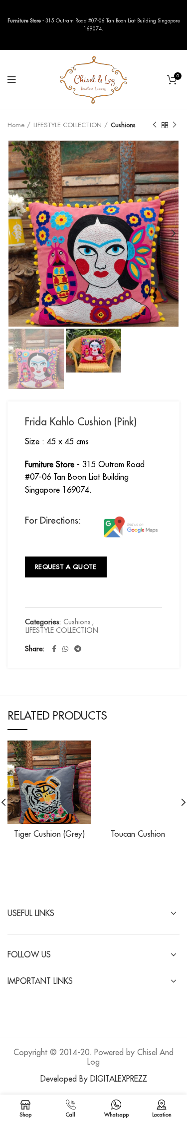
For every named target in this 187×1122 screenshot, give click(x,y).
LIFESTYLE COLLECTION (67, 125)
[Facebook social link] (54, 648)
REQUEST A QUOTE (66, 566)
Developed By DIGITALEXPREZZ (93, 1079)
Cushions (123, 125)
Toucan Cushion (138, 834)
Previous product (155, 125)
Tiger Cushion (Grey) (49, 834)
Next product (175, 125)
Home (15, 125)
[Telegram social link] (77, 648)
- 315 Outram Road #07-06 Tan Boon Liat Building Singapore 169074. (85, 477)
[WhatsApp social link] (65, 648)
